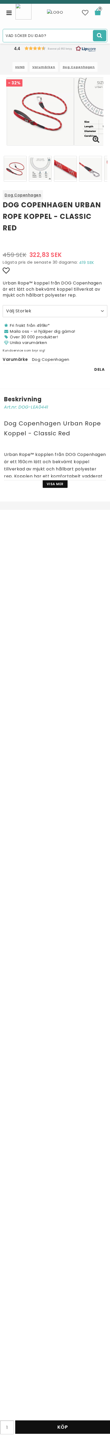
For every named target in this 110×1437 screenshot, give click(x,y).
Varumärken (43, 67)
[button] (85, 13)
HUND (20, 67)
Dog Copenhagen (79, 67)
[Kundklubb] (23, 11)
